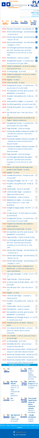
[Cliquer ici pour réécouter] (36, 29)
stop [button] (8, 4)
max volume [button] (36, 5)
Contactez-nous (21, 432)
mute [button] (29, 5)
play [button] (4, 4)
